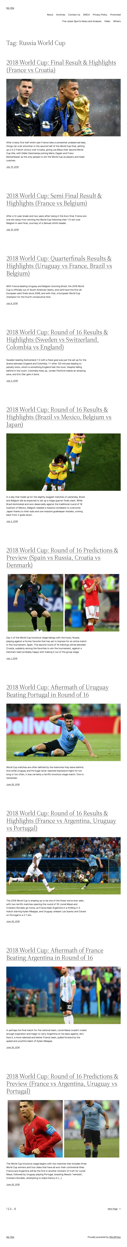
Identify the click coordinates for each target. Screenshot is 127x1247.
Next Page (114, 1208)
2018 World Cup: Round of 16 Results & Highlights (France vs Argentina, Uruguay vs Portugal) (61, 820)
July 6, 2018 (12, 303)
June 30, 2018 (13, 784)
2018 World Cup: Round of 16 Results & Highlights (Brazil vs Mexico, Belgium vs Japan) (58, 417)
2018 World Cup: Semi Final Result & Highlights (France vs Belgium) (54, 199)
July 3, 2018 (12, 380)
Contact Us (74, 14)
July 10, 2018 (12, 229)
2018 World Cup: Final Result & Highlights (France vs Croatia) (61, 66)
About (50, 14)
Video (107, 21)
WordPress (115, 1237)
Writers (117, 21)
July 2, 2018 (12, 521)
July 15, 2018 (12, 167)
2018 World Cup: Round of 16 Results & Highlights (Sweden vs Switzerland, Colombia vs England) (57, 339)
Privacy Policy (100, 14)
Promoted (115, 14)
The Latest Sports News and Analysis (81, 21)
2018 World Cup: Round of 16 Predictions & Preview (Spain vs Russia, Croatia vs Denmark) (62, 557)
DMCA (86, 14)
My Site (10, 8)
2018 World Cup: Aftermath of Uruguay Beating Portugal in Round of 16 (57, 690)
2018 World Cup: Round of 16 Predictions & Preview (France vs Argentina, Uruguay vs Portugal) (62, 1083)
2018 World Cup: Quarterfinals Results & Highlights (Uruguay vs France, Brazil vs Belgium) (59, 265)
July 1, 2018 (11, 658)
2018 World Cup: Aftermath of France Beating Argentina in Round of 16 (54, 953)
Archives (60, 14)
